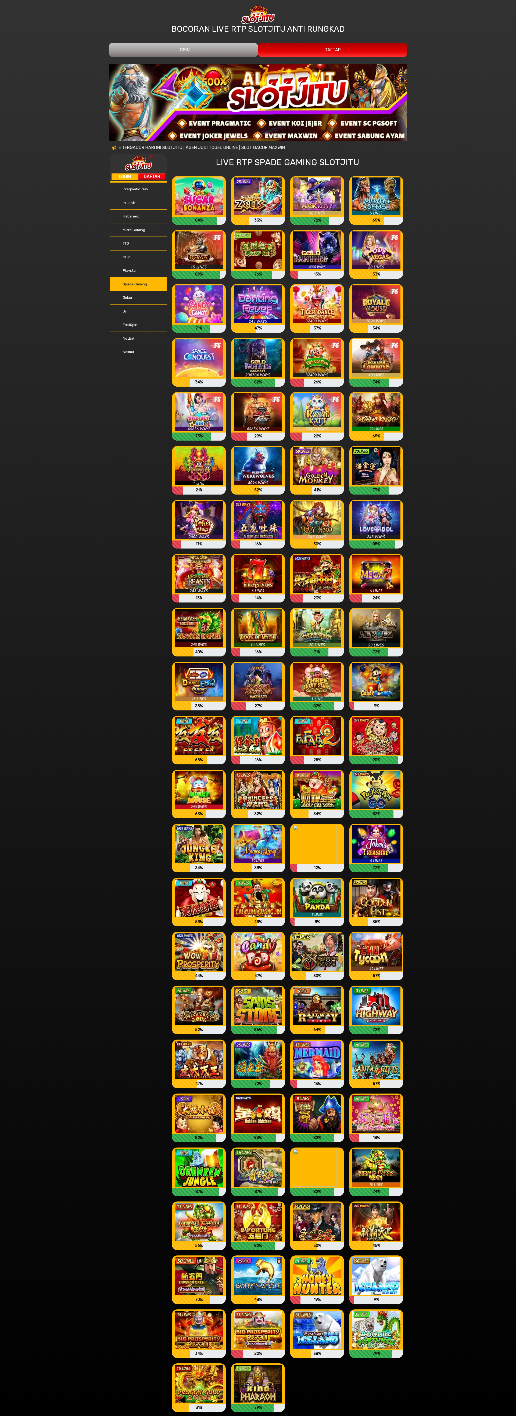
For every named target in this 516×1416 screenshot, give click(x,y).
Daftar (152, 176)
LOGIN (183, 49)
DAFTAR (332, 49)
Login (125, 176)
